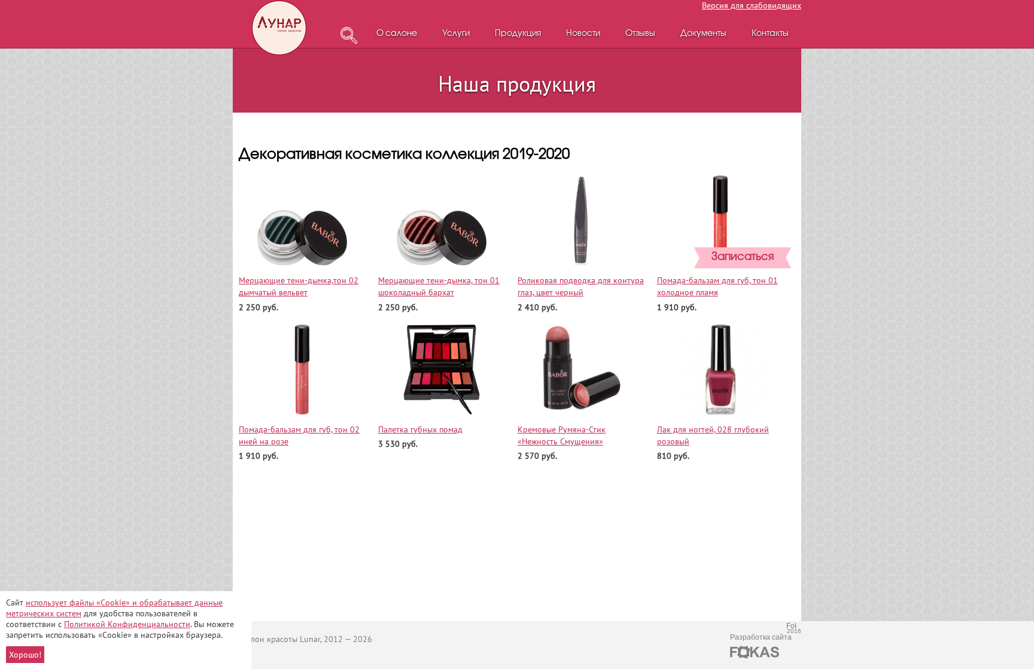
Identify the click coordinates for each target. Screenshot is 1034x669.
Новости (583, 34)
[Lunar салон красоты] (280, 28)
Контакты (770, 34)
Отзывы (640, 34)
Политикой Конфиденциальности (127, 624)
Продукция (518, 34)
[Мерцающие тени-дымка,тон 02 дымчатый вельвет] (302, 220)
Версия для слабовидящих (751, 5)
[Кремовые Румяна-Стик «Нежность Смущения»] (581, 369)
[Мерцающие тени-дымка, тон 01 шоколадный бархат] (442, 220)
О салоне (396, 34)
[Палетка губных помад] (442, 369)
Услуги (456, 34)
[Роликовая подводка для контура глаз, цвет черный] (581, 220)
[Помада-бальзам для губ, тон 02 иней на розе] (302, 369)
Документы (703, 34)
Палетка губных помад (420, 429)
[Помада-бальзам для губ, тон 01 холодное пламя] (720, 220)
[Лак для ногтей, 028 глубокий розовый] (720, 369)
